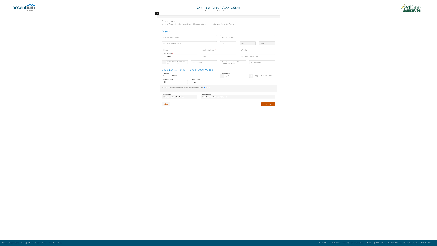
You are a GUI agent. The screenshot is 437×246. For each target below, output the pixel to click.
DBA (228, 37)
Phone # (166, 50)
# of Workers (197, 62)
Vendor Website (206, 94)
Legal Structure (167, 53)
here (230, 11)
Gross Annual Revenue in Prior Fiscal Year (176, 62)
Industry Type (256, 62)
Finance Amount (226, 73)
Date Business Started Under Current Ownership (232, 62)
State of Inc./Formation (249, 56)
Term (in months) (168, 79)
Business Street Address (172, 43)
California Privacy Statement (37, 243)
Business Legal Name (171, 37)
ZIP (223, 43)
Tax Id (204, 56)
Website (244, 50)
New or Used (196, 79)
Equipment (166, 73)
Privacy (23, 243)
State (262, 43)
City (242, 43)
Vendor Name (167, 94)
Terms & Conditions (55, 243)
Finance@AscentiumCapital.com (353, 243)
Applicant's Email (208, 50)
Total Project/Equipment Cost (263, 76)
